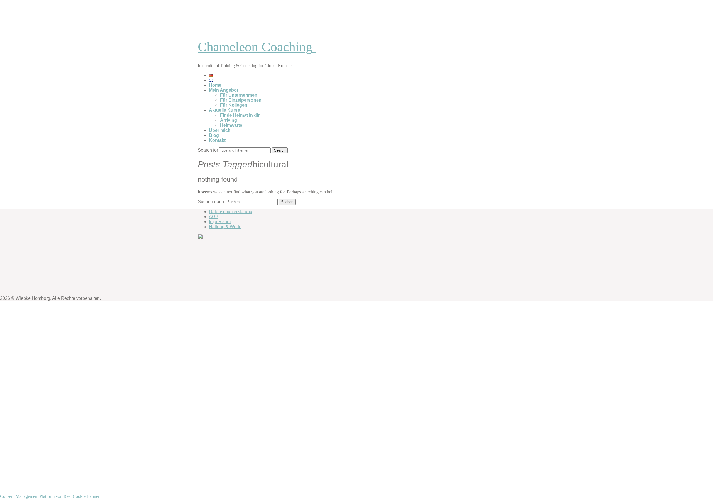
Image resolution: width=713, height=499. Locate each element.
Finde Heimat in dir (240, 115)
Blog (214, 135)
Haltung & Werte (225, 226)
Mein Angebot (223, 90)
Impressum (220, 221)
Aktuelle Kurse (224, 110)
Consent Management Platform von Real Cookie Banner (49, 496)
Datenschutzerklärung (230, 211)
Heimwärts (231, 125)
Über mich (220, 130)
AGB (213, 216)
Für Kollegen (233, 105)
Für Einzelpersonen (241, 100)
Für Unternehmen (238, 95)
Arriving (228, 120)
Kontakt (217, 140)
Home (215, 85)
